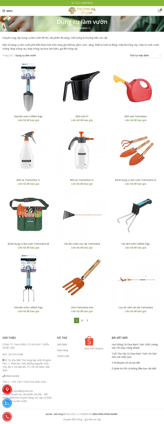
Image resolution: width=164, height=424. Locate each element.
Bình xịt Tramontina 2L (82, 179)
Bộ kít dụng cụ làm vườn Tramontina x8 (28, 243)
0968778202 (87, 3)
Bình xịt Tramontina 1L (28, 179)
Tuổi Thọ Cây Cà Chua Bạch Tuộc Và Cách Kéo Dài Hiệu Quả (134, 355)
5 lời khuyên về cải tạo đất (126, 362)
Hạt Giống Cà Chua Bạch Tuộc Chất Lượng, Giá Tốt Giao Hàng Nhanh (135, 346)
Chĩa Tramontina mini (82, 307)
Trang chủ (7, 55)
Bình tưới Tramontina (135, 116)
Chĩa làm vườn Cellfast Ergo (28, 307)
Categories (80, 28)
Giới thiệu (62, 344)
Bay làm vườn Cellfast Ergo (28, 116)
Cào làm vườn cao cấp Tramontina (82, 243)
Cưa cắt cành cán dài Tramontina (135, 307)
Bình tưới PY (82, 116)
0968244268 (12, 376)
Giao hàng (62, 350)
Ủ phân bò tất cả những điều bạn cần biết (134, 368)
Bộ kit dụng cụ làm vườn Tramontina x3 (135, 179)
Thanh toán (63, 356)
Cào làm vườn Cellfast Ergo (135, 243)
